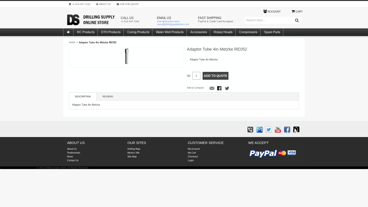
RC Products (85, 32)
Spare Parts (272, 32)
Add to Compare (195, 87)
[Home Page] (68, 32)
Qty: (189, 75)
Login (191, 160)
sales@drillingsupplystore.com (173, 24)
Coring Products (138, 32)
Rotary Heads (223, 32)
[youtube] (278, 130)
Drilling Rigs (133, 149)
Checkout (193, 156)
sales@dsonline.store (168, 21)
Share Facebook (219, 88)
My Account (194, 149)
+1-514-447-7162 (130, 21)
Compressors (248, 32)
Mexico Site (133, 152)
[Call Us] (250, 130)
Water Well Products (170, 32)
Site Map (132, 156)
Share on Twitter (227, 88)
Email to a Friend (211, 88)
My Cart (192, 152)
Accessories (198, 32)
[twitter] (269, 130)
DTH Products (111, 32)
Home (72, 42)
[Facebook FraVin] (287, 130)
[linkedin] (296, 130)
